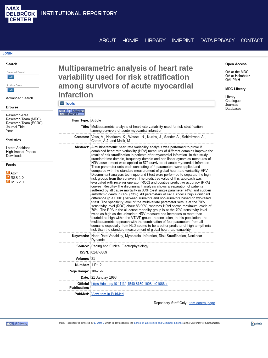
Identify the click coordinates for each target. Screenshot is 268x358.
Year (9, 131)
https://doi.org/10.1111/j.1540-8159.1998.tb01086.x (129, 284)
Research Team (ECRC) (24, 123)
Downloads (14, 156)
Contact (252, 40)
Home (130, 40)
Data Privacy (217, 40)
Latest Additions (18, 148)
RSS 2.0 (17, 182)
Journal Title (15, 127)
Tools (69, 103)
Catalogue (233, 101)
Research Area (17, 115)
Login (8, 53)
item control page (202, 303)
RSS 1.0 (17, 178)
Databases (233, 109)
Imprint (183, 40)
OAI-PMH (232, 80)
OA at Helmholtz (237, 76)
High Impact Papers (21, 152)
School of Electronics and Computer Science (158, 323)
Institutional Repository (79, 13)
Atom (14, 173)
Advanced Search (19, 98)
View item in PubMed (107, 294)
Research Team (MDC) (23, 119)
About (107, 40)
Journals (231, 105)
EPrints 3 (99, 323)
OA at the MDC (236, 72)
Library (155, 40)
